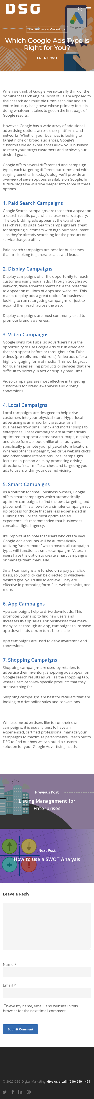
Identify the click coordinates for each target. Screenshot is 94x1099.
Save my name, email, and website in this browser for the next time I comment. (40, 1008)
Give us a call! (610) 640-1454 (68, 1081)
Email (9, 985)
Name (9, 964)
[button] (88, 9)
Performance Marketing (47, 29)
